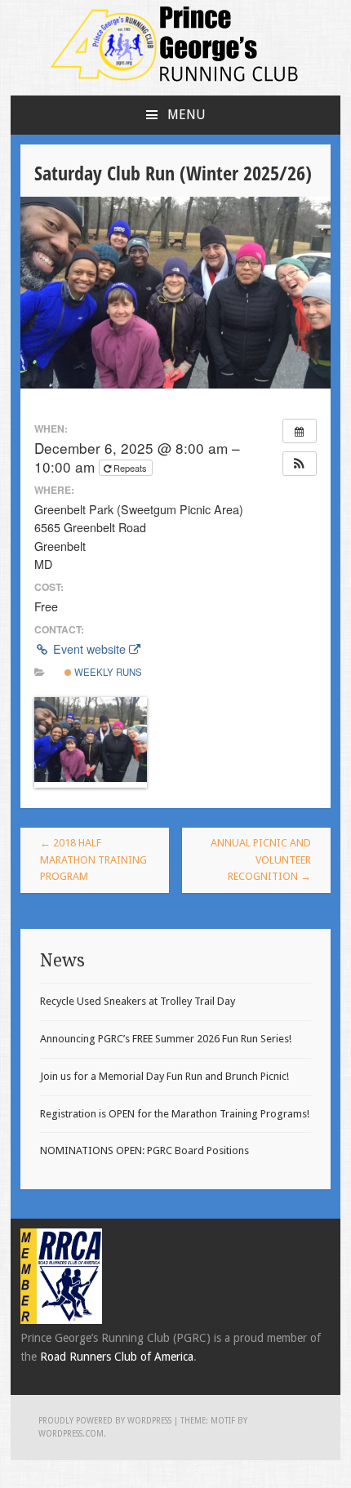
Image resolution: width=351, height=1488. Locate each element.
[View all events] (299, 431)
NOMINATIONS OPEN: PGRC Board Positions (144, 1150)
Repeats (130, 467)
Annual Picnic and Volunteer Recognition (261, 860)
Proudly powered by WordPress (104, 1420)
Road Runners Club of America (116, 1356)
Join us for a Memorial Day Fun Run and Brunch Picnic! (164, 1076)
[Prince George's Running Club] (175, 86)
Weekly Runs (107, 671)
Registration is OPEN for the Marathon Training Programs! (174, 1114)
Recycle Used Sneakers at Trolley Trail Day (137, 1001)
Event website (89, 649)
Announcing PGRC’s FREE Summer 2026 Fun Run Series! (165, 1039)
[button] (299, 463)
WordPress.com (71, 1433)
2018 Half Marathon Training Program (93, 860)
